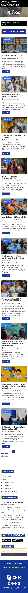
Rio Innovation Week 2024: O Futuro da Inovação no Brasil (11, 300)
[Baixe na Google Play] (17, 540)
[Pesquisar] (25, 465)
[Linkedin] (19, 583)
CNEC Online (6, 485)
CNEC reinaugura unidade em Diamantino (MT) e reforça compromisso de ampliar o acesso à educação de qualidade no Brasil (14, 509)
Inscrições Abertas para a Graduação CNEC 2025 (10, 177)
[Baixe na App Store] (6, 540)
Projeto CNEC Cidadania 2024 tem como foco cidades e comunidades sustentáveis (14, 386)
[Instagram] (12, 583)
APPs (4, 479)
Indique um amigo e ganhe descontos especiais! (11, 95)
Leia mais (6, 71)
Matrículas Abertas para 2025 (12, 55)
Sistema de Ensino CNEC (13, 587)
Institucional (7, 40)
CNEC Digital (6, 482)
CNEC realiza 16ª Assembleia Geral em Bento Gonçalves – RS (13, 503)
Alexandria (6, 476)
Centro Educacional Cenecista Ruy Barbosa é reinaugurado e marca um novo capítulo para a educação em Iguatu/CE (10, 4)
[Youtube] (15, 583)
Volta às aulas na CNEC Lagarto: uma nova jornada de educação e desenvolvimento (13, 343)
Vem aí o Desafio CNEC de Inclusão (14, 217)
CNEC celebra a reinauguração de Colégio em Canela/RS (13, 428)
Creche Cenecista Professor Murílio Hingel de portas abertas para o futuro (13, 258)
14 (2, 455)
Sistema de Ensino (8, 491)
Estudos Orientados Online (11, 522)
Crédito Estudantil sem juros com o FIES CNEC (14, 136)
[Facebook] (9, 583)
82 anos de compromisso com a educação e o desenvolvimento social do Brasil (12, 527)
